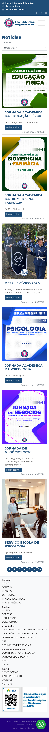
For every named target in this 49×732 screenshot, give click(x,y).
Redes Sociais (10, 672)
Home (8, 3)
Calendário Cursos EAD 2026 (19, 633)
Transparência (11, 603)
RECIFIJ (6, 664)
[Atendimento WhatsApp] (41, 724)
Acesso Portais (14, 6)
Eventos (7, 680)
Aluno (6, 610)
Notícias (7, 684)
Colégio (18, 3)
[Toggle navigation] (41, 23)
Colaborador (10, 622)
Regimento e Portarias (16, 645)
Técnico (29, 3)
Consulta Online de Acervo (19, 637)
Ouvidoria (8, 595)
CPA (4, 641)
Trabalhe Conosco (15, 9)
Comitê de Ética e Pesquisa (18, 653)
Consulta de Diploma (15, 657)
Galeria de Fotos (12, 676)
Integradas (32, 728)
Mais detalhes (13, 127)
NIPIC (5, 660)
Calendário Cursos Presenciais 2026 (24, 629)
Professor (9, 618)
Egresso (7, 614)
